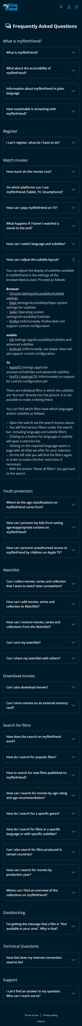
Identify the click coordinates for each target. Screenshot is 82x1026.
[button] (76, 7)
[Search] (61, 7)
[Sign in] (69, 7)
